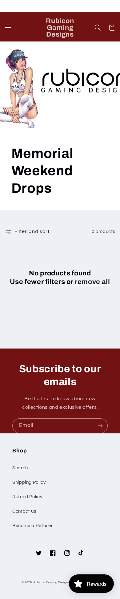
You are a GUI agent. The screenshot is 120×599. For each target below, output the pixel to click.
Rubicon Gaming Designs (51, 582)
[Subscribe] (100, 425)
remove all (92, 282)
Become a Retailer (32, 525)
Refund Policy (27, 497)
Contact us (24, 511)
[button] (8, 28)
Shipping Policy (29, 482)
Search (20, 468)
